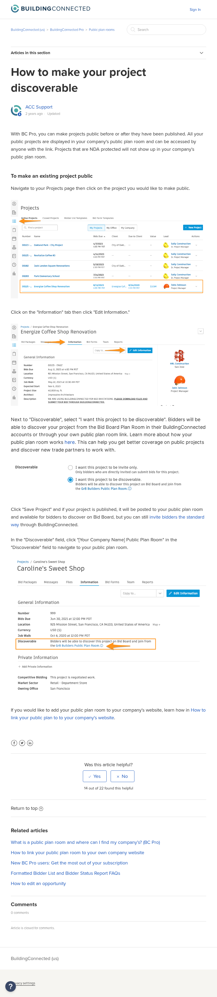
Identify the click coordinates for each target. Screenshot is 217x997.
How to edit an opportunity (38, 883)
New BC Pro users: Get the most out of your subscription (69, 863)
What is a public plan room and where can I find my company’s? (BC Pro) (85, 842)
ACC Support (38, 107)
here (70, 442)
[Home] (50, 11)
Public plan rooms (102, 30)
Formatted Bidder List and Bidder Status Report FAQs (65, 873)
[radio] (95, 776)
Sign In (195, 9)
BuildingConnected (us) (28, 30)
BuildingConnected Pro (67, 30)
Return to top (24, 808)
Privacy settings (23, 983)
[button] (10, 986)
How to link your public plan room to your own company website (77, 852)
